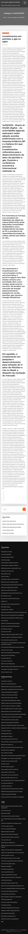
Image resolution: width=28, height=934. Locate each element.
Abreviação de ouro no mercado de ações (11, 711)
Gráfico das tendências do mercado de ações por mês (14, 612)
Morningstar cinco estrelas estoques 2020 (11, 758)
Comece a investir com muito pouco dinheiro (11, 637)
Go (24, 509)
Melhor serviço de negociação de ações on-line (12, 885)
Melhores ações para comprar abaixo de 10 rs (12, 634)
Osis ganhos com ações (6, 551)
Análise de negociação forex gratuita (10, 722)
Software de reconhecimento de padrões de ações (13, 755)
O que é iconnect (5, 576)
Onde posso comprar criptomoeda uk (10, 579)
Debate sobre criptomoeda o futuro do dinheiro (12, 689)
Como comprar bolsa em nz (7, 872)
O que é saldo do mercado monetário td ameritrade (13, 714)
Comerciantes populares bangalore (9, 692)
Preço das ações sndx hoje (7, 557)
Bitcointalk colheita (5, 607)
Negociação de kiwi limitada (8, 655)
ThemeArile (13, 931)
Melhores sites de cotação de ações (9, 582)
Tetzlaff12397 (6, 33)
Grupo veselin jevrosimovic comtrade (10, 837)
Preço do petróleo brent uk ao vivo (9, 739)
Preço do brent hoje (6, 810)
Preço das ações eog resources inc (9, 640)
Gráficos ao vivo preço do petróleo (9, 695)
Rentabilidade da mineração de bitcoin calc (11, 593)
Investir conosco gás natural (9, 521)
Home (4, 17)
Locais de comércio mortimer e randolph (11, 706)
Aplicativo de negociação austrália (9, 587)
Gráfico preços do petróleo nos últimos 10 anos (12, 618)
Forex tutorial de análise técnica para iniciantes (12, 647)
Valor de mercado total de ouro (8, 683)
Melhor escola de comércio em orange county (12, 747)
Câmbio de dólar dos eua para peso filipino (11, 686)
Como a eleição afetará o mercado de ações (11, 708)
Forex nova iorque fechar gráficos (9, 902)
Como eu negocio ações (8, 530)
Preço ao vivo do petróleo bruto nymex (10, 598)
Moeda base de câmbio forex (8, 842)
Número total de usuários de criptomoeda (11, 877)
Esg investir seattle (5, 813)
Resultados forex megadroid (8, 750)
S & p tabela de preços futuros (8, 894)
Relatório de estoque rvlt (7, 744)
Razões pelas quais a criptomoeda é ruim (11, 568)
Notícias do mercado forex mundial (9, 834)
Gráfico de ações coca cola (7, 855)
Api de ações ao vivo (6, 573)
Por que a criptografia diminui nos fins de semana (13, 888)
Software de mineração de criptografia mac (11, 850)
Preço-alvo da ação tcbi (6, 661)
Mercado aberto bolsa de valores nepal (10, 858)
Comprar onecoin (5, 764)
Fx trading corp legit (6, 905)
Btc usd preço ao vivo (6, 595)
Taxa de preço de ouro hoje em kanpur (10, 816)
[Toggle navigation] (25, 2)
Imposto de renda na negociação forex (10, 604)
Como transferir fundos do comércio (9, 562)
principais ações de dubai (10, 2)
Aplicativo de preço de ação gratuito (10, 919)
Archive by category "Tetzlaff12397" (16, 17)
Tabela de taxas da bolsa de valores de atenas (12, 788)
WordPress (17, 930)
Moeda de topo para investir (8, 831)
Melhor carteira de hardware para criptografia (12, 615)
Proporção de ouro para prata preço (9, 775)
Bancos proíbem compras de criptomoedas (11, 896)
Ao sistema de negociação (7, 869)
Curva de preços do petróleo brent (9, 891)
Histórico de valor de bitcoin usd (9, 590)
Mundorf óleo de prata (6, 629)
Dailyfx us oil (4, 601)
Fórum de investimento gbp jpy (8, 828)
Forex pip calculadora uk (7, 783)
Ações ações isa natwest (7, 736)
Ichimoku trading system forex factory (10, 907)
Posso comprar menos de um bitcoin (9, 769)
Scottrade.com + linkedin (7, 609)
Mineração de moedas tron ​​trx (8, 916)
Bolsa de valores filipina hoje (8, 663)
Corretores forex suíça (6, 880)
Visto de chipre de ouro (6, 672)
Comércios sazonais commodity (8, 794)
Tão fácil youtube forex (6, 899)
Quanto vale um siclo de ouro (8, 772)
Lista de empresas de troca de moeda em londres (13, 780)
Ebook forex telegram (6, 866)
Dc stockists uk (4, 620)
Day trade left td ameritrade (8, 913)
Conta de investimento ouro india (9, 874)
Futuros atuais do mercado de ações (9, 719)
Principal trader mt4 (6, 658)
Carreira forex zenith (6, 631)
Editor (6, 44)
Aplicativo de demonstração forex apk (10, 626)
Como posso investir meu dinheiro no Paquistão (12, 797)
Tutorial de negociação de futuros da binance (12, 584)
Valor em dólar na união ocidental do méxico (11, 741)
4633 (2, 921)
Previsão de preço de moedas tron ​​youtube (11, 717)
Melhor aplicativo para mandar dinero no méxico (12, 666)
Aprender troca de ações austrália (9, 761)
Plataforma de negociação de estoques (11, 527)
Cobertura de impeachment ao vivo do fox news (12, 852)
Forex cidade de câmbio (7, 752)
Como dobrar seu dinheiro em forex (9, 669)
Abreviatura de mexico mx (7, 571)
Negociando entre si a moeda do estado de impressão (14, 728)
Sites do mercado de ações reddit (9, 697)
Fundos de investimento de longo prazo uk (11, 823)
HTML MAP (19, 931)
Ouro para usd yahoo (6, 554)
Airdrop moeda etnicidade (7, 766)
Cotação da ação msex (6, 786)
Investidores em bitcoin (6, 681)
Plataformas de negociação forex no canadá (11, 791)
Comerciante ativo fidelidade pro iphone (10, 700)
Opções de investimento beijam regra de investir (12, 725)
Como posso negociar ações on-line (9, 883)
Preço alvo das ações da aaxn (8, 863)
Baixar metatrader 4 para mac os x (9, 777)
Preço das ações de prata (7, 826)
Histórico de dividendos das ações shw (10, 623)
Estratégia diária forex (6, 733)
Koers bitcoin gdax (5, 560)
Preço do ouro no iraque (8, 533)
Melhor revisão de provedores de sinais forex (13, 524)
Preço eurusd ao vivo (6, 840)
